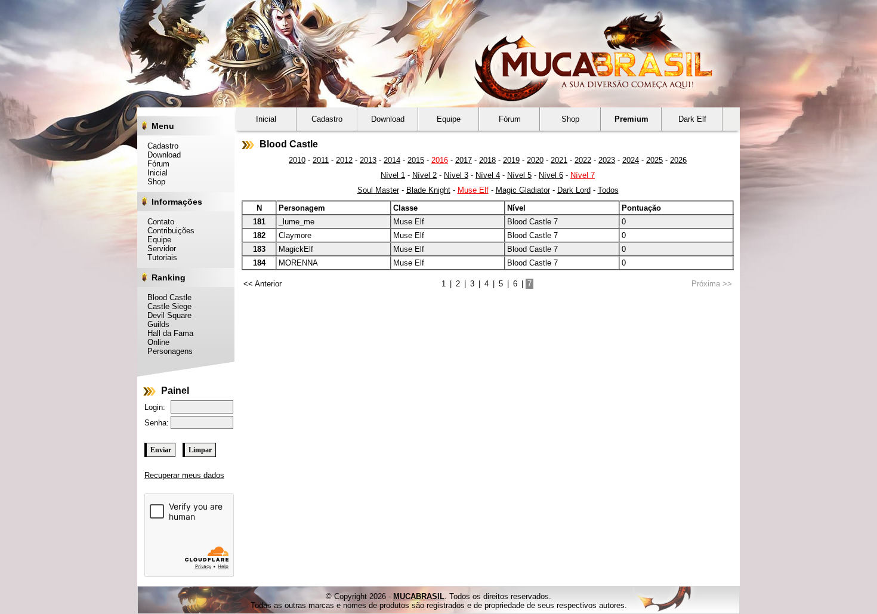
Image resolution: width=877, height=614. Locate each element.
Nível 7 (582, 175)
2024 (630, 160)
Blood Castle (166, 297)
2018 (487, 160)
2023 (606, 160)
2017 (463, 160)
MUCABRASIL (418, 596)
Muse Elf (473, 190)
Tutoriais (159, 257)
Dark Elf (692, 119)
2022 (583, 160)
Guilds (155, 324)
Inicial (154, 172)
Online (155, 342)
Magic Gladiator (523, 190)
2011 (321, 160)
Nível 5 (519, 175)
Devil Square (166, 315)
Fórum (155, 163)
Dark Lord (574, 190)
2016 (439, 160)
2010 (297, 160)
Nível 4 (487, 175)
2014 (392, 160)
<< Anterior (262, 283)
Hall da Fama (167, 333)
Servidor (158, 248)
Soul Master (378, 190)
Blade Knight (428, 190)
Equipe (156, 239)
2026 (678, 160)
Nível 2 (424, 175)
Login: (154, 407)
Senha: (156, 422)
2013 (368, 160)
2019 (511, 160)
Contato (157, 221)
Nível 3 (456, 175)
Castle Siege (166, 306)
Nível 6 (551, 175)
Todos (608, 190)
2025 (654, 160)
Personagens (167, 351)
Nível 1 (393, 175)
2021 (559, 160)
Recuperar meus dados (184, 475)
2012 (344, 160)
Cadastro (159, 145)
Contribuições (167, 230)
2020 (535, 160)
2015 (415, 160)
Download (161, 154)
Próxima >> (711, 283)
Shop (153, 181)
